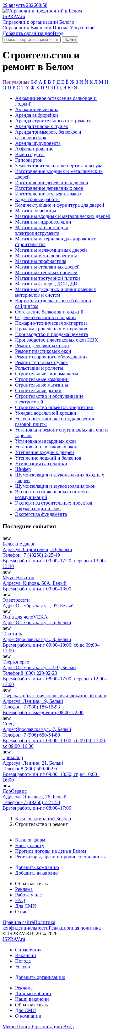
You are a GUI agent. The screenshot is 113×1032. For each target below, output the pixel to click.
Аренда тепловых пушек (41, 126)
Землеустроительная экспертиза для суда (58, 165)
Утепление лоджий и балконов (48, 458)
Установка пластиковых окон (46, 446)
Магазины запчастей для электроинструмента (41, 230)
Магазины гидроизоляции (43, 222)
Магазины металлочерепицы (46, 255)
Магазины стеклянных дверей (47, 266)
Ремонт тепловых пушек (41, 362)
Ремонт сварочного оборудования (51, 356)
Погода (60, 27)
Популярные (16, 82)
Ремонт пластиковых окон (43, 351)
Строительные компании (42, 379)
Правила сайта (18, 922)
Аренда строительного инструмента (54, 120)
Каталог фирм (30, 839)
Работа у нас (28, 894)
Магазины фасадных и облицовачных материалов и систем (55, 292)
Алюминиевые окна (36, 109)
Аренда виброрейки (36, 115)
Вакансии (40, 27)
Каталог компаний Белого (43, 818)
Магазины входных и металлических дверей (62, 216)
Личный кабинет (33, 993)
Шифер (23, 469)
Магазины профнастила (40, 261)
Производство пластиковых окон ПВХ (56, 340)
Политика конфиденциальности (29, 925)
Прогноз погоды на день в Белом (50, 851)
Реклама (24, 889)
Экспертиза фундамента (41, 514)
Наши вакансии (32, 999)
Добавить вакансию (36, 873)
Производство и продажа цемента (51, 334)
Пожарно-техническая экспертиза (51, 323)
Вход (58, 33)
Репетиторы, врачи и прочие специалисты (60, 856)
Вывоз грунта (30, 154)
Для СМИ (25, 906)
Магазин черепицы (35, 210)
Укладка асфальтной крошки (45, 413)
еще (90, 27)
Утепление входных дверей (44, 452)
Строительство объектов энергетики (54, 407)
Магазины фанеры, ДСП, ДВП (48, 283)
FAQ (20, 900)
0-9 (34, 82)
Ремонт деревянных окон (42, 345)
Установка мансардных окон (45, 441)
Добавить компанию (37, 867)
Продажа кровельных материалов (51, 328)
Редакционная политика (75, 928)
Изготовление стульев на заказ (48, 193)
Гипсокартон (29, 160)
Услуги (77, 27)
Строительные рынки (38, 390)
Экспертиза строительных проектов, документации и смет (54, 505)
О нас (21, 911)
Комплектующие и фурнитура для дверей (59, 205)
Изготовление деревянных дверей (51, 182)
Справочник (16, 27)
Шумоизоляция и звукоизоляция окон (55, 486)
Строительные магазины (41, 385)
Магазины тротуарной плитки (47, 278)
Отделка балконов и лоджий (45, 317)
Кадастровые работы (37, 199)
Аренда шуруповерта (38, 143)
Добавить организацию (28, 33)
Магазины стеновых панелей (46, 272)
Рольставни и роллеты (39, 368)
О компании (28, 1016)
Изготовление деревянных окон (49, 188)
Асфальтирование (34, 148)
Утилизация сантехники (41, 463)
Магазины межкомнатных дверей (51, 250)
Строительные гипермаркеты (46, 373)
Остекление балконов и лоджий (49, 311)
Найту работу (29, 845)
